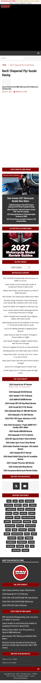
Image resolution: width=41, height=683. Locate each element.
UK (27, 546)
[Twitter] (16, 486)
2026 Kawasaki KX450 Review (20, 392)
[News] (6, 82)
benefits (18, 505)
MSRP (8, 530)
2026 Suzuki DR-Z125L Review (20, 407)
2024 (21, 501)
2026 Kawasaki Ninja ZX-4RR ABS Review (21, 411)
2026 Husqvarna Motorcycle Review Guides (20, 470)
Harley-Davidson (28, 517)
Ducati (8, 513)
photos (31, 530)
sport (34, 534)
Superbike (29, 538)
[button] (38, 53)
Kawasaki (27, 522)
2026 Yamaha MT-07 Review (20, 453)
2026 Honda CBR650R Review (20, 431)
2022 (8, 501)
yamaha (25, 550)
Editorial (22, 3)
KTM (34, 522)
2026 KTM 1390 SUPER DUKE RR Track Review (20, 598)
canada (32, 505)
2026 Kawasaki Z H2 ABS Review (20, 415)
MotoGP (20, 526)
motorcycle (30, 526)
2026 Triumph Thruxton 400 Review (20, 463)
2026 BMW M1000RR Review (20, 399)
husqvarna (17, 522)
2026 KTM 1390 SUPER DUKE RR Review (17, 601)
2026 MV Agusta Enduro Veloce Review (20, 439)
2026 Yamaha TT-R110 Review (20, 396)
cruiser (20, 509)
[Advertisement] (20, 29)
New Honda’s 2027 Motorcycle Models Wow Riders (20, 297)
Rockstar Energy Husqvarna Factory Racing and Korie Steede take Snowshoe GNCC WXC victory (19, 645)
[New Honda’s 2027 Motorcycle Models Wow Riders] (20, 193)
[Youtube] (24, 486)
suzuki (31, 542)
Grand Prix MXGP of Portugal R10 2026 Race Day (20, 307)
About (11, 3)
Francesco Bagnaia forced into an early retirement (20, 347)
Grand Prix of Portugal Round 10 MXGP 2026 (20, 367)
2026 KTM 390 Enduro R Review (14, 605)
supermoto (11, 542)
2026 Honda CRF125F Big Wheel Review (20, 403)
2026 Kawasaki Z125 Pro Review (20, 435)
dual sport (30, 509)
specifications (17, 534)
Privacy (17, 3)
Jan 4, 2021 (8, 92)
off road (22, 530)
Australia (8, 505)
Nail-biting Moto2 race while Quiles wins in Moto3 (20, 351)
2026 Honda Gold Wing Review (20, 467)
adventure (29, 501)
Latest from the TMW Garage (20, 169)
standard (11, 538)
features (9, 517)
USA (32, 546)
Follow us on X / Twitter (9, 659)
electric (23, 513)
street (20, 538)
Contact (29, 3)
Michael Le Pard (21, 92)
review (7, 534)
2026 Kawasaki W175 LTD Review (15, 594)
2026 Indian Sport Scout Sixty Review (20, 442)
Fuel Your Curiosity (20, 379)
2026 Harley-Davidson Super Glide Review (18, 590)
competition (10, 509)
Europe (31, 513)
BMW (25, 505)
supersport (22, 542)
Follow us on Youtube (9, 663)
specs (27, 534)
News (14, 530)
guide (17, 517)
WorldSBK (16, 550)
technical (10, 546)
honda (7, 522)
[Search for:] (12, 58)
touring (20, 546)
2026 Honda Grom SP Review (20, 384)
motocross (10, 526)
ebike (16, 513)
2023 (15, 501)
